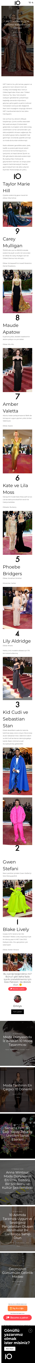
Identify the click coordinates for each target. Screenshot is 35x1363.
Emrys (15, 32)
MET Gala (18, 72)
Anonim (20, 1281)
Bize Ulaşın (10, 1349)
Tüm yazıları (17, 1012)
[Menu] (29, 2)
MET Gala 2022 (28, 72)
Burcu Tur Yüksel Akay (20, 1049)
